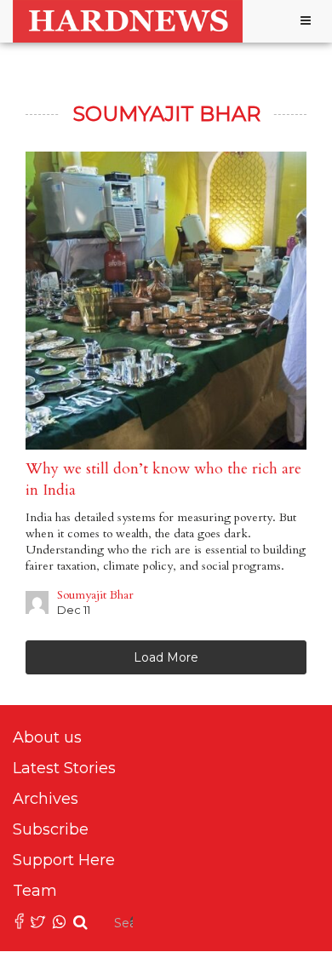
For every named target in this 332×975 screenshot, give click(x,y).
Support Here (64, 860)
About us (47, 737)
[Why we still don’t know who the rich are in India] (166, 301)
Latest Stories (64, 768)
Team (35, 890)
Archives (45, 798)
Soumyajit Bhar (95, 595)
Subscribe (51, 829)
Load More (166, 657)
